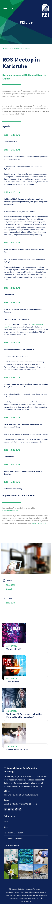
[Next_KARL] (11, 856)
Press (6, 821)
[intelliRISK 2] (26, 871)
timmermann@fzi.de (10, 510)
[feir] (40, 856)
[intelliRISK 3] (40, 871)
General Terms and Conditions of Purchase (24, 895)
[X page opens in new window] (5, 809)
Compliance (43, 895)
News (6, 827)
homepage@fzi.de (26, 901)
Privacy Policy (19, 892)
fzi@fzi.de (14, 804)
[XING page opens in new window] (20, 809)
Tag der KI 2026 (13, 649)
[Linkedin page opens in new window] (12, 809)
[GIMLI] (26, 856)
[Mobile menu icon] (5, 8)
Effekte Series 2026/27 (17, 749)
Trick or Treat (12, 681)
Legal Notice (9, 892)
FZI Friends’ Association (13, 832)
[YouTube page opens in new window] (9, 809)
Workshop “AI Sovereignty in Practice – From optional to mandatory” (24, 715)
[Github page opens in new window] (16, 809)
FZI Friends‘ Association (13, 838)
